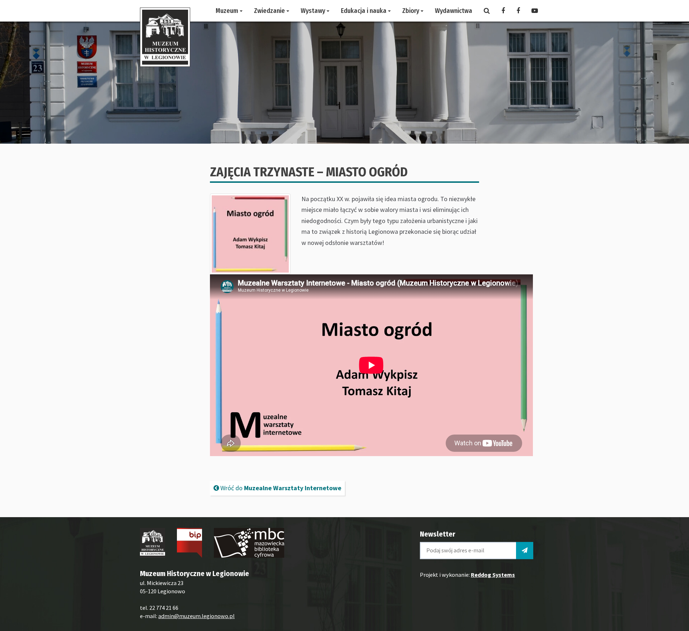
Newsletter (437, 534)
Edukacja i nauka (364, 11)
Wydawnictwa (453, 11)
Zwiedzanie (270, 11)
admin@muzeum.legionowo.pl (196, 616)
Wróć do (280, 488)
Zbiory (411, 11)
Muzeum (228, 11)
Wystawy (314, 11)
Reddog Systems (493, 574)
